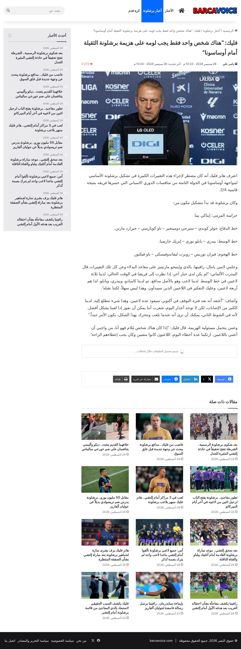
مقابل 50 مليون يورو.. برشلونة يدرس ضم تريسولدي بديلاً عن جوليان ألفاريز (108, 501)
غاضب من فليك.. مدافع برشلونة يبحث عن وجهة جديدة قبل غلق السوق (161, 448)
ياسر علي (228, 64)
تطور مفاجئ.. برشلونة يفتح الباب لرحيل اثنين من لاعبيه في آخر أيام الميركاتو (214, 501)
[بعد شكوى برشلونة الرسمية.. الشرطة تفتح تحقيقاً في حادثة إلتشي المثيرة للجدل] (213, 426)
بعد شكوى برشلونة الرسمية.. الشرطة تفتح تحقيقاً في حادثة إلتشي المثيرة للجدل (217, 448)
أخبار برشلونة (152, 10)
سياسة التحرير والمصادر (33, 640)
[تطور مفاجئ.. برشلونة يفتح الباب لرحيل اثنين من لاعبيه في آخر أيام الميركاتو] (213, 479)
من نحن (81, 640)
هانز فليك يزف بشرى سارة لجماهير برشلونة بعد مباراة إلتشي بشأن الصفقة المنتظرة (106, 554)
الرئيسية (229, 30)
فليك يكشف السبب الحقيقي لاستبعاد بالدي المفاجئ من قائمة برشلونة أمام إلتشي (107, 607)
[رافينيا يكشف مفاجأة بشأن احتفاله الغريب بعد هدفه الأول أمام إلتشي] (213, 585)
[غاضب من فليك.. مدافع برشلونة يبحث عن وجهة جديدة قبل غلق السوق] (159, 426)
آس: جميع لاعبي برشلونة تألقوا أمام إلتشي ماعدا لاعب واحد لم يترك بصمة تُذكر (162, 554)
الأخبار (169, 10)
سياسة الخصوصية (62, 640)
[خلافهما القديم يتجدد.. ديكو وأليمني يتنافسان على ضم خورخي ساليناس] (105, 426)
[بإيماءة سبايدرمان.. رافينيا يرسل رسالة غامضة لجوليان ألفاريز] (159, 585)
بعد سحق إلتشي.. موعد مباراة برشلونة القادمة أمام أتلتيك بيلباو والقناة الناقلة (215, 554)
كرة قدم (134, 10)
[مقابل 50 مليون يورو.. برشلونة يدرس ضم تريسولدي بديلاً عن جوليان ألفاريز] (105, 479)
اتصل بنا (10, 640)
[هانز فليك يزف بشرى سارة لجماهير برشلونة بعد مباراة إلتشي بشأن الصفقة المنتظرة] (105, 532)
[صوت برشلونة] (215, 10)
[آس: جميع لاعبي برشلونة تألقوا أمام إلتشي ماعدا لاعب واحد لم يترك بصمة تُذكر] (159, 532)
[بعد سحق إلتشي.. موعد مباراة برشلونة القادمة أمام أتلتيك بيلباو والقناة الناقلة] (213, 532)
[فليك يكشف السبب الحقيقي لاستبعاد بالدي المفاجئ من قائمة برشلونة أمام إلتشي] (105, 585)
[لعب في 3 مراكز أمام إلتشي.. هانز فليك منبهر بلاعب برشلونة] (159, 479)
